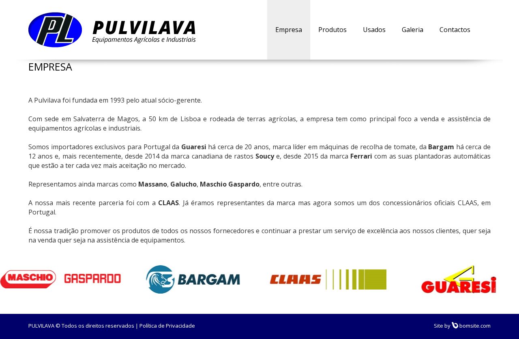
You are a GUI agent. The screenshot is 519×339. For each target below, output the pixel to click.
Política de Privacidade (167, 325)
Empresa (288, 29)
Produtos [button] (332, 29)
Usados (374, 29)
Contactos (455, 29)
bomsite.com (474, 325)
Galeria (412, 29)
